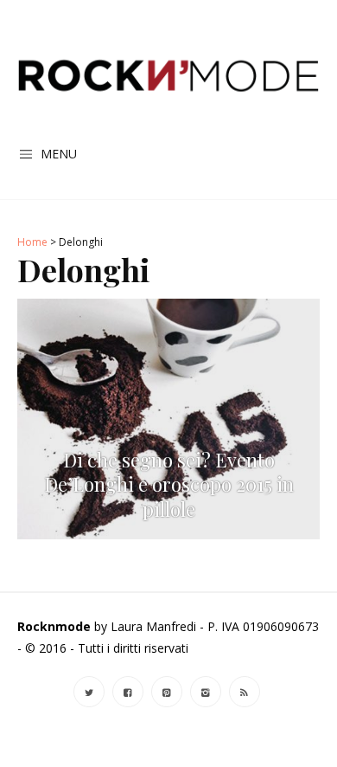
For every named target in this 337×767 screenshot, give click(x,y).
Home (32, 242)
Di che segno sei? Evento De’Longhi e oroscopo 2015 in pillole (169, 485)
